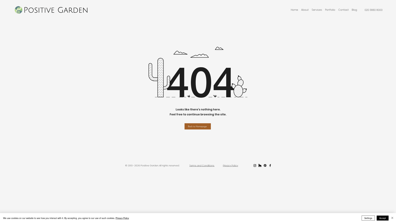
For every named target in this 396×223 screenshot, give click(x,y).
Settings (368, 218)
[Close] (392, 218)
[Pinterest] (265, 165)
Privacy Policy (122, 218)
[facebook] (270, 165)
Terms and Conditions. (201, 165)
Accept (382, 218)
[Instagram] (255, 165)
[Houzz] (260, 165)
